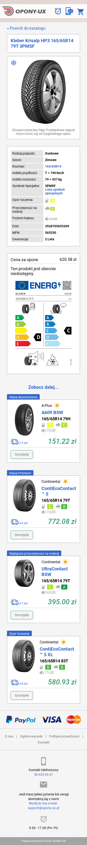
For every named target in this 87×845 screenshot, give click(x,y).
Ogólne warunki (31, 736)
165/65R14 (53, 166)
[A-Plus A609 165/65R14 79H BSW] (24, 419)
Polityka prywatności (64, 736)
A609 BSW (52, 412)
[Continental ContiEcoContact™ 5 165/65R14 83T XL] (23, 658)
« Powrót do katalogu (26, 28)
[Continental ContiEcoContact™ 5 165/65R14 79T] (24, 497)
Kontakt (43, 742)
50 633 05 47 (43, 774)
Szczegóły (22, 454)
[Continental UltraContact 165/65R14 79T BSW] (24, 578)
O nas (9, 736)
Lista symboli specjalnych (55, 191)
